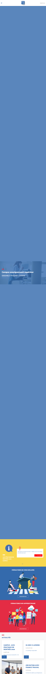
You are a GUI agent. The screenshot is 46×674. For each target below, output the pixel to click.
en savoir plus (23, 596)
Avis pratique (39, 555)
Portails (42, 3)
